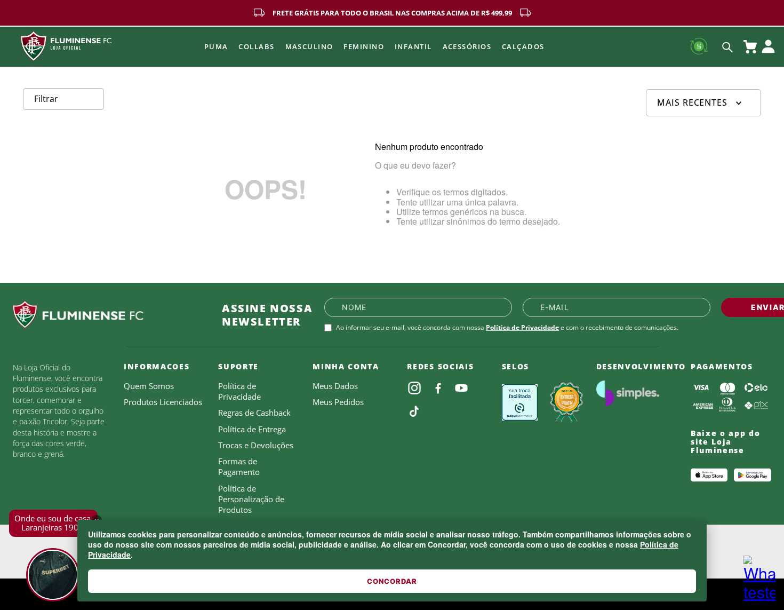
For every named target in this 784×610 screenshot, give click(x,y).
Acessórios (467, 46)
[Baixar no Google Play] (752, 475)
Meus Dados (335, 386)
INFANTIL (413, 46)
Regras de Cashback (254, 412)
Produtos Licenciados (163, 402)
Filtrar (46, 99)
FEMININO (363, 46)
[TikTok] (414, 411)
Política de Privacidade (522, 327)
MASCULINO (309, 46)
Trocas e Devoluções (255, 445)
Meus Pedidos (338, 402)
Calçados (523, 46)
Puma (216, 46)
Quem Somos (149, 386)
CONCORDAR (392, 581)
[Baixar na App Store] (709, 475)
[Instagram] (414, 388)
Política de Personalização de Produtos (251, 499)
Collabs (256, 46)
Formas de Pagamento (239, 466)
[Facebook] (437, 388)
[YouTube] (461, 388)
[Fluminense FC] (109, 314)
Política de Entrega (252, 429)
